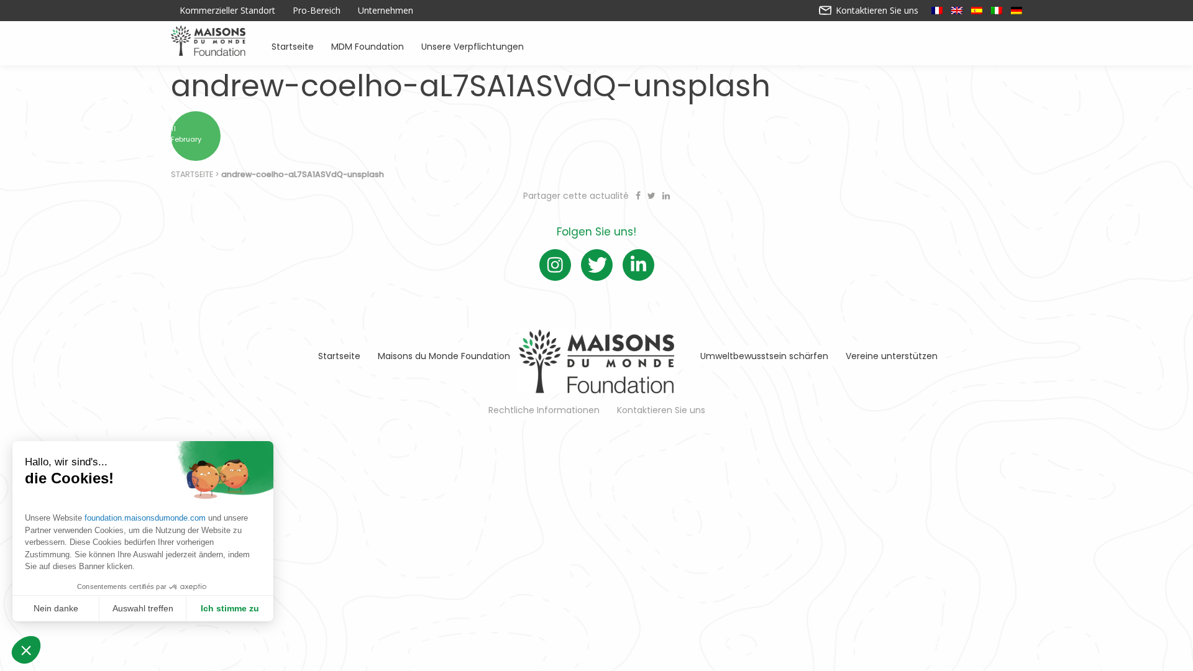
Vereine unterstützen (892, 356)
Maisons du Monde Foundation (444, 356)
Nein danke (56, 608)
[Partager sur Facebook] (639, 195)
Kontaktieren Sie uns (875, 10)
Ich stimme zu (230, 608)
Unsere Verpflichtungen (472, 45)
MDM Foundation (367, 45)
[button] (26, 650)
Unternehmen (385, 10)
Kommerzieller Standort (227, 10)
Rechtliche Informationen (544, 410)
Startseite (293, 45)
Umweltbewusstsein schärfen (764, 356)
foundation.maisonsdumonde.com (145, 518)
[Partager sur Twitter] (652, 195)
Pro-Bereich (317, 10)
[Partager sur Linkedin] (666, 195)
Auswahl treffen (142, 608)
